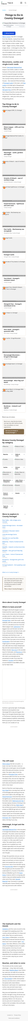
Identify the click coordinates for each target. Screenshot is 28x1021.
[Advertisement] (14, 742)
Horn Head (5, 790)
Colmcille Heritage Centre (9, 534)
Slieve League (6, 37)
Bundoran (19, 652)
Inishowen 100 (6, 818)
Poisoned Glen (9, 866)
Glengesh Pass (6, 90)
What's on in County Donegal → (10, 572)
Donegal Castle (8, 83)
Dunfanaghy (5, 641)
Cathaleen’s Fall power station (10, 531)
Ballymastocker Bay (18, 801)
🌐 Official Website (9, 33)
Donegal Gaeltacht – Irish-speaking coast (14, 565)
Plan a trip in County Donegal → (13, 589)
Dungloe (10, 660)
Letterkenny (17, 627)
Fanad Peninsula (7, 796)
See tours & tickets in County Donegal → (11, 431)
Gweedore (5, 929)
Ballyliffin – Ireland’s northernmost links (13, 547)
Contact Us (10, 1015)
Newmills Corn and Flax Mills (10, 538)
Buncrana (14, 650)
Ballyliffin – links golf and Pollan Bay (12, 550)
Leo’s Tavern (5, 937)
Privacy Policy (17, 1015)
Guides (4, 10)
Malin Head (19, 805)
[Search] (25, 2)
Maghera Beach (13, 970)
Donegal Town (6, 620)
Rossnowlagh (8, 978)
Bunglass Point (13, 774)
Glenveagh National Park (14, 67)
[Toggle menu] (21, 2)
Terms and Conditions (14, 1018)
